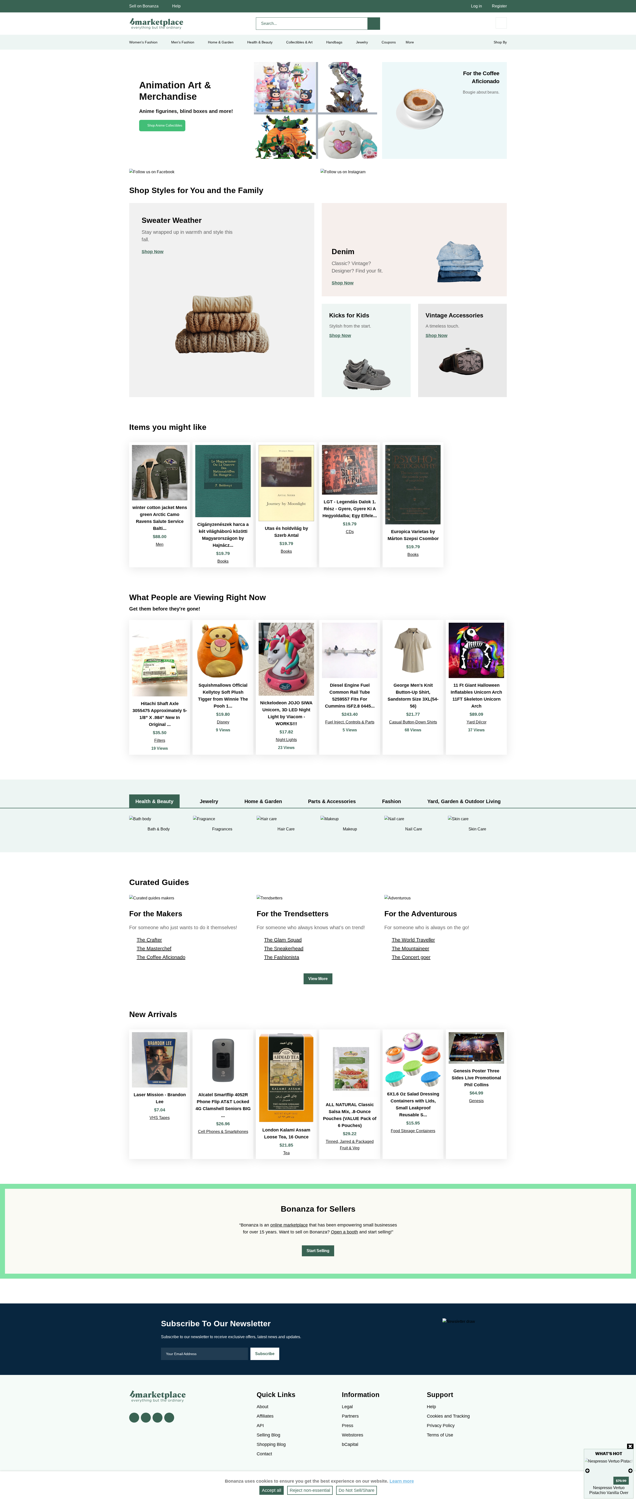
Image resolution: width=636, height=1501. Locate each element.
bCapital (350, 1444)
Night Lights (286, 740)
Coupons (389, 42)
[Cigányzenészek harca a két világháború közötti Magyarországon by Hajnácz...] (223, 505)
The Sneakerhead (283, 948)
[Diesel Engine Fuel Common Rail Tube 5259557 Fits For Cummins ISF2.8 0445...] (349, 687)
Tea (286, 1153)
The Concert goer (411, 957)
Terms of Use (440, 1435)
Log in (476, 6)
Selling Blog (268, 1435)
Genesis (476, 1101)
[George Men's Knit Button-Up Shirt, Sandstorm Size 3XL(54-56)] (413, 687)
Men (159, 544)
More (410, 42)
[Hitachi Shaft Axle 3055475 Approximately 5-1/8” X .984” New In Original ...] (159, 687)
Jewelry (362, 42)
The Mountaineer (410, 948)
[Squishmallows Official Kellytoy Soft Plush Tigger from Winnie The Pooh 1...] (223, 687)
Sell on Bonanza (144, 6)
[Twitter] (146, 1418)
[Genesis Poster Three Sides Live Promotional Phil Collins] (476, 1094)
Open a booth (344, 1231)
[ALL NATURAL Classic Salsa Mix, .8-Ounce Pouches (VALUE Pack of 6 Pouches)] (349, 1094)
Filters (159, 740)
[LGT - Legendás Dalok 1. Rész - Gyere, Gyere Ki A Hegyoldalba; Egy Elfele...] (349, 505)
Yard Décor (476, 722)
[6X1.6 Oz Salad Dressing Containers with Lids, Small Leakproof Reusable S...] (413, 1094)
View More (318, 979)
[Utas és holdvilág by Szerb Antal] (286, 505)
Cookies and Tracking (448, 1416)
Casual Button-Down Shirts (413, 722)
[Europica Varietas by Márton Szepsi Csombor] (413, 505)
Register (499, 6)
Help (176, 6)
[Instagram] (169, 1418)
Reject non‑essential (310, 1490)
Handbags (334, 42)
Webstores (352, 1435)
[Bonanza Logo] (156, 23)
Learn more (402, 1481)
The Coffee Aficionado (161, 957)
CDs (350, 532)
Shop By (500, 42)
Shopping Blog (271, 1444)
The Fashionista (281, 957)
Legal (347, 1406)
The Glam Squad (283, 940)
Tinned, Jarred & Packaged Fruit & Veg (350, 1144)
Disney (223, 722)
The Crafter (149, 940)
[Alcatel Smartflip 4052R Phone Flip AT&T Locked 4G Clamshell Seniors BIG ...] (223, 1094)
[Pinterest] (157, 1418)
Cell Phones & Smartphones (223, 1131)
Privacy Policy (441, 1425)
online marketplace (289, 1225)
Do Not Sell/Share (356, 1490)
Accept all (271, 1490)
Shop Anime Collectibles (164, 125)
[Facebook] (134, 1418)
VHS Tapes (160, 1118)
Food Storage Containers (413, 1131)
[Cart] (501, 23)
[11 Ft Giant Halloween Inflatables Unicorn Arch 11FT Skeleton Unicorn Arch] (476, 687)
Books (223, 561)
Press (347, 1425)
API (260, 1425)
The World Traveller (413, 940)
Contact (264, 1453)
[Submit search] (374, 23)
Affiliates (265, 1416)
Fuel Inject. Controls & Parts (349, 722)
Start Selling (318, 1251)
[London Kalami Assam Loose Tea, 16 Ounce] (286, 1094)
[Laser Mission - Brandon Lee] (159, 1094)
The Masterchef (154, 948)
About (262, 1406)
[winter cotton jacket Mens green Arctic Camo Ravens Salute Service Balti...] (159, 505)
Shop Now (152, 251)
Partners (350, 1416)
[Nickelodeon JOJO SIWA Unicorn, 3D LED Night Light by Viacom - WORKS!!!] (286, 687)
